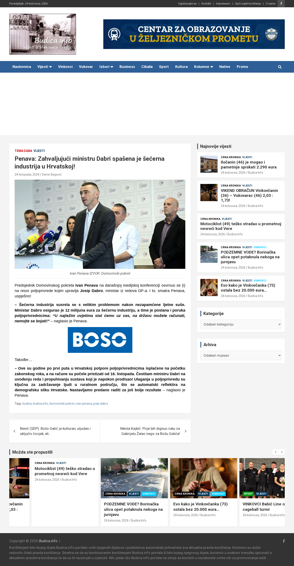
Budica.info (48, 541)
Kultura (181, 66)
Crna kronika (231, 157)
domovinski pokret (61, 403)
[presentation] (275, 452)
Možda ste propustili (32, 452)
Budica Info (255, 172)
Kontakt (206, 3)
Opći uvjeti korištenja (248, 3)
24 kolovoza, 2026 (233, 172)
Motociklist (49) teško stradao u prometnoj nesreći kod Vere (240, 226)
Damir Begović (52, 174)
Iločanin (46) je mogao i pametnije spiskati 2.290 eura (249, 165)
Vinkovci (65, 66)
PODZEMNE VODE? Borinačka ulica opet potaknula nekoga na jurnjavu (250, 257)
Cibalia (147, 66)
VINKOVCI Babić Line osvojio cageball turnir (247, 507)
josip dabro (100, 403)
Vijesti (42, 66)
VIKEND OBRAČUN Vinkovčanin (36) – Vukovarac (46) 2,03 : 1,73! (249, 195)
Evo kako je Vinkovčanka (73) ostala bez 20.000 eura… (248, 288)
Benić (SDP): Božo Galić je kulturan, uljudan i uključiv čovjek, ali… (55, 431)
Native (224, 66)
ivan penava (84, 403)
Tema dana (23, 151)
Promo (242, 66)
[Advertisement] (147, 105)
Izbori (104, 66)
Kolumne (201, 66)
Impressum (223, 3)
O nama (270, 3)
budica (27, 403)
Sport (164, 66)
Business (127, 66)
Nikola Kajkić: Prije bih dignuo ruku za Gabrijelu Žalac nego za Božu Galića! (150, 431)
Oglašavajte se (187, 3)
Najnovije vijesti (215, 146)
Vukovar (86, 66)
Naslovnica (21, 66)
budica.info (40, 403)
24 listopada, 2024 (27, 174)
